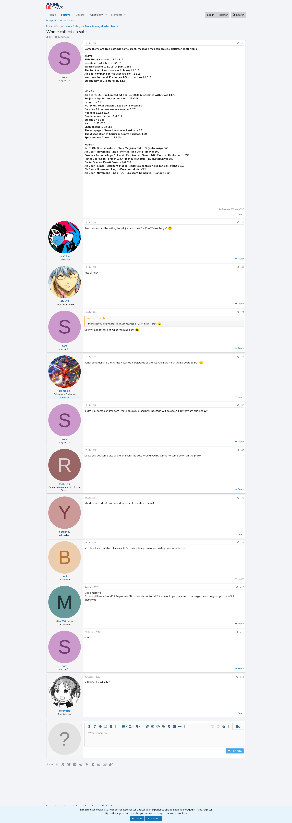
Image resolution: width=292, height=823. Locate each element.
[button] (106, 15)
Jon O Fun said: (94, 318)
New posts (51, 20)
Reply (241, 214)
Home (52, 15)
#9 (242, 542)
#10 (242, 587)
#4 (242, 312)
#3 (242, 267)
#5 (242, 356)
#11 (242, 632)
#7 (242, 450)
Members (116, 15)
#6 (242, 405)
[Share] (238, 43)
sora (51, 36)
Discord (80, 15)
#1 (242, 43)
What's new (96, 15)
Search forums (67, 20)
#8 (242, 497)
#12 (242, 677)
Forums (65, 15)
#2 (242, 222)
